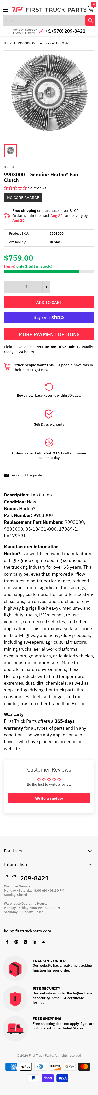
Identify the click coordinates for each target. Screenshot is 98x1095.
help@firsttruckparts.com (27, 930)
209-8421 (26, 878)
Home (8, 43)
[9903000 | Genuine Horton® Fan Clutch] (49, 139)
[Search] (90, 20)
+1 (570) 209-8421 (65, 31)
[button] (16, 188)
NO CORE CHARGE (23, 197)
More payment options (49, 334)
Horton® (9, 167)
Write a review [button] (49, 798)
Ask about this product (28, 475)
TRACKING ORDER (49, 961)
